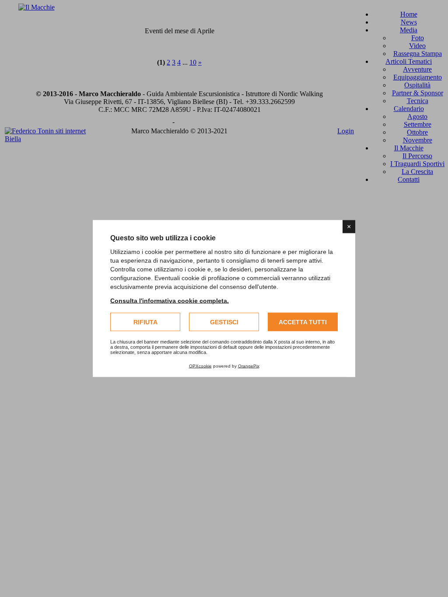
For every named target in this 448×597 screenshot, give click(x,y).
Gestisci (224, 322)
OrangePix (248, 366)
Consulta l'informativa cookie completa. (169, 300)
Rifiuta (145, 322)
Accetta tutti (303, 322)
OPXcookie (200, 366)
